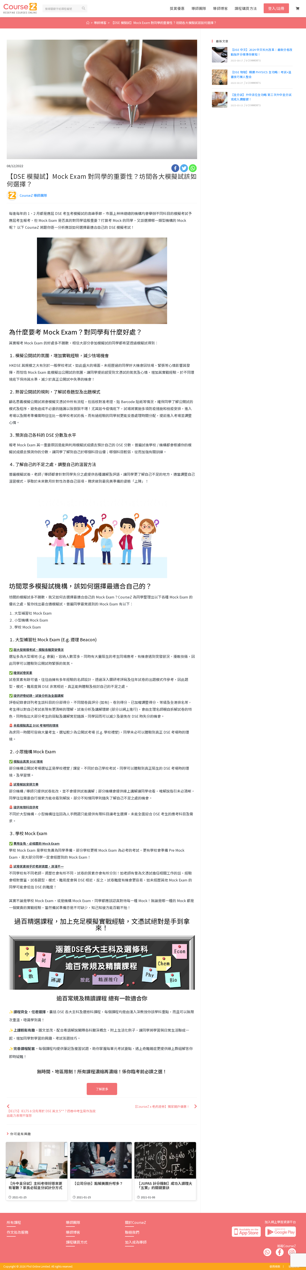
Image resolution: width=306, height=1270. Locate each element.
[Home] (87, 23)
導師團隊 (73, 1222)
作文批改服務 (17, 1232)
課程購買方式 (76, 1242)
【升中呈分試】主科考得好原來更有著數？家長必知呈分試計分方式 (35, 1185)
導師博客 (73, 1232)
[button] (102, 1089)
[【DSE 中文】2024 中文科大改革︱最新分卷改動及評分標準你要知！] (219, 55)
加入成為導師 (136, 1242)
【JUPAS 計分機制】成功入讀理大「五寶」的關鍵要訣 (164, 1185)
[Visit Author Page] (12, 195)
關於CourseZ (135, 1222)
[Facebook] (175, 168)
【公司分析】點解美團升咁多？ (98, 1183)
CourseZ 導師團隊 (33, 195)
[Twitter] (184, 168)
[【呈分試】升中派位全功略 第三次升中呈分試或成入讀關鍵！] (219, 99)
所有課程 (14, 1222)
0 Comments (253, 60)
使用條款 (274, 1266)
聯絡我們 (132, 1232)
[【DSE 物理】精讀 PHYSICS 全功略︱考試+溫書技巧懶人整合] (219, 77)
